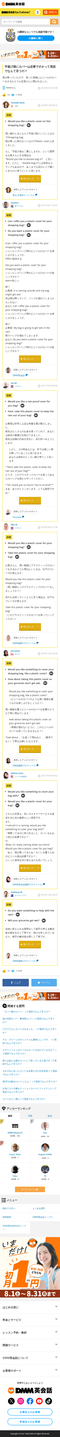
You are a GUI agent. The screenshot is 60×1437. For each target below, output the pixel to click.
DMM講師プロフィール (24, 643)
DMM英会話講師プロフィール (27, 884)
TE (45, 1176)
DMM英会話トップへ (43, 1216)
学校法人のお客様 (30, 1421)
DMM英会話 (19, 375)
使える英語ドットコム (23, 195)
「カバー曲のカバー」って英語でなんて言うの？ (26, 1011)
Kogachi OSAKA (45, 1154)
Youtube (17, 517)
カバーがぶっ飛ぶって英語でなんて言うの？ (24, 1098)
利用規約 (6, 1216)
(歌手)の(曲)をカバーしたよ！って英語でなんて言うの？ (29, 1081)
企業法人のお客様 (30, 1412)
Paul (45, 1133)
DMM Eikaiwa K (15, 1132)
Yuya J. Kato (15, 1154)
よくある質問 (39, 1208)
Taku (15, 1176)
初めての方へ (9, 1208)
